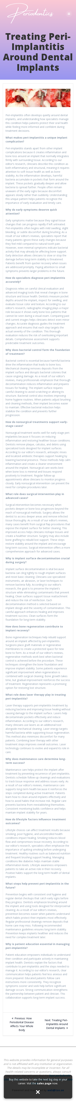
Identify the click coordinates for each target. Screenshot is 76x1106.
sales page (44, 1083)
